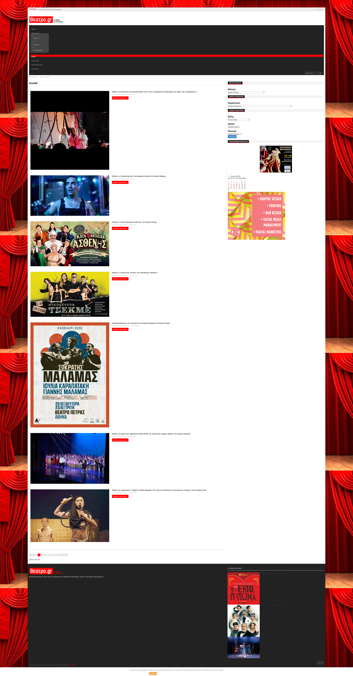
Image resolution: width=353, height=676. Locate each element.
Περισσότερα (200, 673)
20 (236, 186)
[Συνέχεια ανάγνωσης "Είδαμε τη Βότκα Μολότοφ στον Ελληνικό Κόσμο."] (244, 621)
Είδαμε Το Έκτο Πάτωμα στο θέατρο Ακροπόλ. (275, 573)
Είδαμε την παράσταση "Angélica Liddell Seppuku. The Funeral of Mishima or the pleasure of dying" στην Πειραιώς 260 (159, 490)
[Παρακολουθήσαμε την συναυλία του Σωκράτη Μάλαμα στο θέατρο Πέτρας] (69, 374)
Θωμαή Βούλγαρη (124, 275)
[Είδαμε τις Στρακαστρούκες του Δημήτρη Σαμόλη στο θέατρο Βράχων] (69, 195)
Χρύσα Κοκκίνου (123, 225)
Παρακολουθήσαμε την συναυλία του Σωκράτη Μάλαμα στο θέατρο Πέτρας (141, 323)
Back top (320, 663)
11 (231, 184)
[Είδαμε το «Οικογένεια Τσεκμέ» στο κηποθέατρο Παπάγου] (69, 294)
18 (231, 186)
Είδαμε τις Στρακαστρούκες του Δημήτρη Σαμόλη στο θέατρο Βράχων (139, 176)
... (46, 555)
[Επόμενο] (63, 555)
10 (60, 555)
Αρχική (42, 77)
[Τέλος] (66, 555)
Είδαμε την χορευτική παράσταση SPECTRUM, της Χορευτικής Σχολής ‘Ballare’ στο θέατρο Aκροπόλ (151, 434)
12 (234, 184)
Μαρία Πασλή (122, 436)
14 (239, 184)
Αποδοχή (153, 673)
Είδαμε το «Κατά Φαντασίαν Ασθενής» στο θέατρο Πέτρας (134, 222)
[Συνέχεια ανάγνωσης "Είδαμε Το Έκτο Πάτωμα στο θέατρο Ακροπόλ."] (244, 588)
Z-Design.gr (71, 665)
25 (231, 188)
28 (239, 188)
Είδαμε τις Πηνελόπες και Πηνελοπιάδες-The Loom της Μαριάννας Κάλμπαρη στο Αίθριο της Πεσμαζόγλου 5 (154, 92)
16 (245, 184)
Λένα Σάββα (122, 94)
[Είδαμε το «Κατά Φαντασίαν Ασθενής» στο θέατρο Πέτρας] (69, 243)
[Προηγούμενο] (33, 555)
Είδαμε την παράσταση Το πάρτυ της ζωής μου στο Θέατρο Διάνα (281, 638)
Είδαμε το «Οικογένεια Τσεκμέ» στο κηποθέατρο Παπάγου (134, 273)
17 (228, 186)
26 (234, 188)
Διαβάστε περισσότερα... (120, 98)
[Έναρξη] (30, 555)
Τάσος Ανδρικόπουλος (124, 326)
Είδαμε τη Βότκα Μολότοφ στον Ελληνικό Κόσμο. (276, 605)
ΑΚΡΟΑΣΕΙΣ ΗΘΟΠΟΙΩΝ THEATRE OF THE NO (54, 9)
